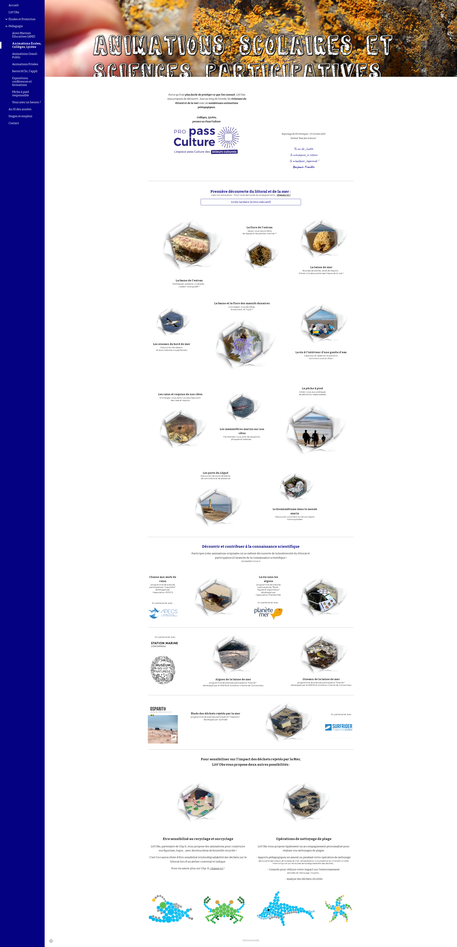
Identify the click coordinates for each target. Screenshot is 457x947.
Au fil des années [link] (20, 109)
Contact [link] (14, 123)
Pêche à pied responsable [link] (20, 93)
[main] (206, 103)
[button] (452, 5)
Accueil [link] (14, 5)
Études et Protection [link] (22, 19)
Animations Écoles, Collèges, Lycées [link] (26, 45)
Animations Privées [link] (25, 64)
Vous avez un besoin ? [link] (26, 102)
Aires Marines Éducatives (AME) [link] (23, 34)
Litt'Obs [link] (14, 12)
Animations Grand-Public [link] (25, 55)
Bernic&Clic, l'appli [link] (24, 71)
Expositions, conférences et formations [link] (22, 81)
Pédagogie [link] (16, 26)
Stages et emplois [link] (20, 116)
